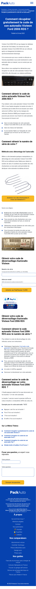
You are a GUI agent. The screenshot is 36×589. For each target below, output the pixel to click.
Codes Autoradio (12, 9)
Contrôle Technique (18, 545)
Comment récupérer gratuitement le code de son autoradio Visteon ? (15, 10)
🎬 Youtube (18, 529)
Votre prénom (6, 459)
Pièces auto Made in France (18, 575)
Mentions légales (17, 521)
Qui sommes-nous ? (18, 519)
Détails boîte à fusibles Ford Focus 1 (16, 445)
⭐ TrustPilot (18, 532)
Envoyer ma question (13, 482)
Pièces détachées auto (18, 548)
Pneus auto (18, 553)
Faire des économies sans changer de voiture (18, 561)
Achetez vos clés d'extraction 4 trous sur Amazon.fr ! (18, 198)
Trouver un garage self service (18, 567)
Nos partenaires (18, 527)
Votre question (6, 467)
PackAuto (4, 9)
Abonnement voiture (17, 542)
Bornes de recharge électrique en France (17, 571)
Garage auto (18, 550)
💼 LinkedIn (18, 535)
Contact (18, 524)
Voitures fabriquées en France (18, 565)
